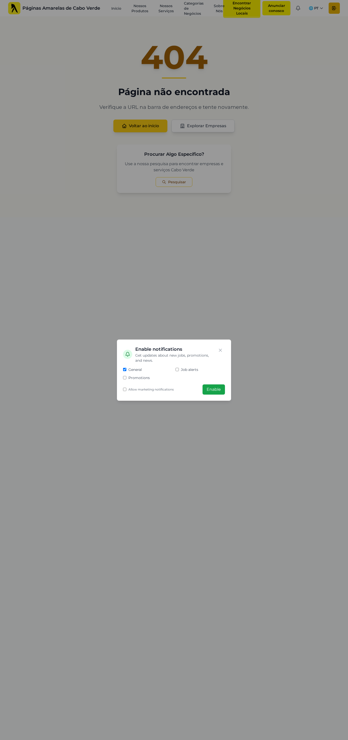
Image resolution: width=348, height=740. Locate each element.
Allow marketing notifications (151, 389)
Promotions (139, 377)
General (135, 369)
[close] (220, 350)
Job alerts (189, 369)
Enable (214, 389)
